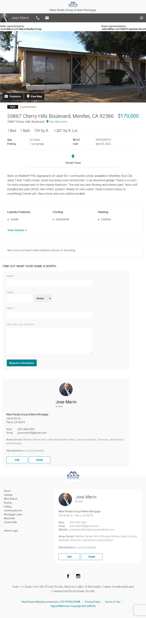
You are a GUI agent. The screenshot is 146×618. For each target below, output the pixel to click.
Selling (7, 506)
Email (47, 17)
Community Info (13, 510)
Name (9, 276)
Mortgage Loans (13, 514)
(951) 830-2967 (26, 429)
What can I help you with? (20, 325)
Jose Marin (20, 18)
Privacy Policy (92, 601)
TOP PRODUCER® (70, 601)
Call (37, 17)
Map (36, 96)
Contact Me (10, 522)
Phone (10, 292)
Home (7, 490)
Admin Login (11, 530)
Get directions (58, 121)
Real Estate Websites (33, 601)
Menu (141, 17)
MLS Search (10, 498)
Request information (21, 362)
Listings (8, 494)
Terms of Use (112, 601)
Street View (73, 163)
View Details (15, 230)
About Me (9, 518)
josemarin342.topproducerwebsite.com (92, 529)
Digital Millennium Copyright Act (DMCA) (73, 606)
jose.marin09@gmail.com (32, 432)
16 (15, 96)
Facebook (68, 575)
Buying (8, 502)
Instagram (78, 575)
